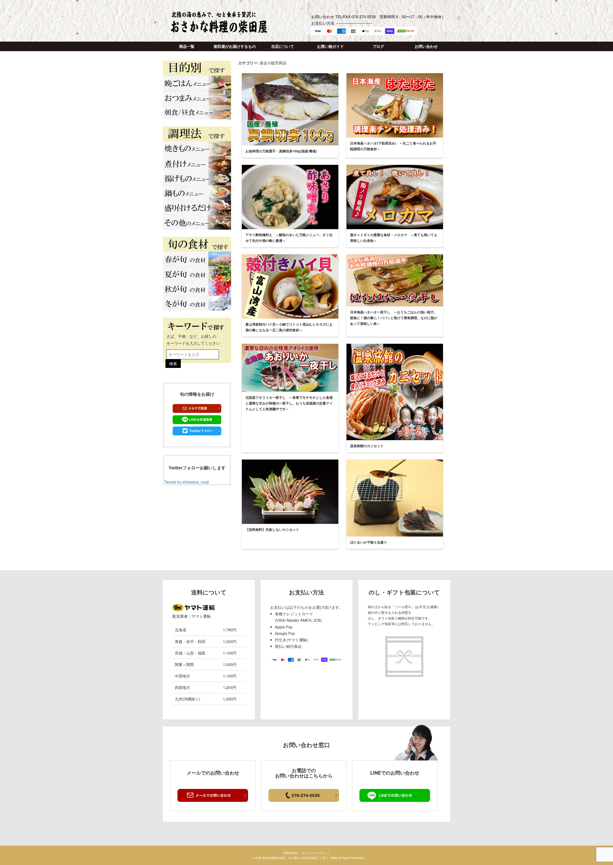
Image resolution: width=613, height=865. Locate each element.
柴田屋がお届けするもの (235, 46)
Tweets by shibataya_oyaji (186, 482)
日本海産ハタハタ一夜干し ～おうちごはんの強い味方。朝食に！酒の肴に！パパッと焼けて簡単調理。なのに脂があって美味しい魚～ (393, 318)
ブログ (378, 46)
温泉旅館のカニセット (367, 445)
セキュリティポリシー (315, 853)
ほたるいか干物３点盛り (368, 542)
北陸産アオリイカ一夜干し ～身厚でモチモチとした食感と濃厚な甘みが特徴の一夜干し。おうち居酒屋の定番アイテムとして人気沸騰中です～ (289, 403)
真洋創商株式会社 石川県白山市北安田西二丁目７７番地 (299, 858)
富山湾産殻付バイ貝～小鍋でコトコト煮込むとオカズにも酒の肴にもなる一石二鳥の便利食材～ (289, 327)
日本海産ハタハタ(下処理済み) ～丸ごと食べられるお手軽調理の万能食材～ (393, 146)
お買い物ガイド (330, 46)
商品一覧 (186, 46)
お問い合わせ (426, 46)
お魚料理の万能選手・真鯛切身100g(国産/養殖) (281, 151)
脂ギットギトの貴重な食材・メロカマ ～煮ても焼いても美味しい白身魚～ (393, 237)
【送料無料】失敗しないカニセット (272, 529)
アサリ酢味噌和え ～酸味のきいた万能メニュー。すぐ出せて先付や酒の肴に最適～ (289, 237)
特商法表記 (290, 853)
